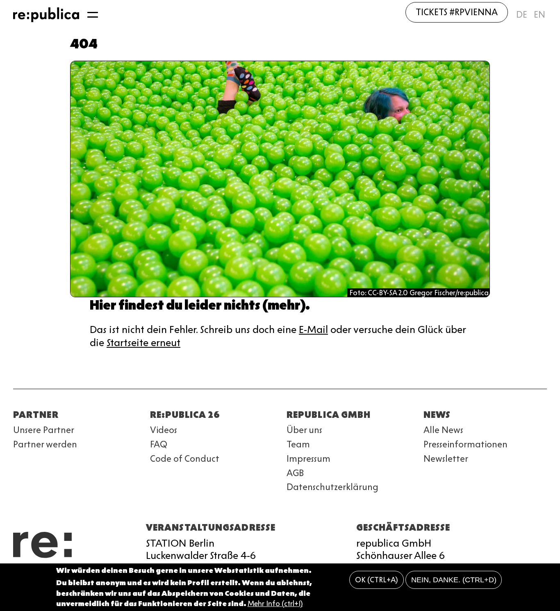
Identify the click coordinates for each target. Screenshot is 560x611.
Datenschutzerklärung (332, 486)
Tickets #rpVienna (457, 12)
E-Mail (313, 329)
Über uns (304, 429)
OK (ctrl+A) (376, 579)
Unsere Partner (43, 429)
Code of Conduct (184, 458)
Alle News (443, 429)
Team (298, 444)
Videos (163, 429)
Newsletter (445, 458)
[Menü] (92, 15)
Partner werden (45, 444)
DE (521, 14)
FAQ (158, 444)
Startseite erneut (143, 342)
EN (539, 14)
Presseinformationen (465, 444)
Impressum (308, 458)
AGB (295, 473)
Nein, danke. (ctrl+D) (453, 580)
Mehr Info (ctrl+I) (275, 603)
